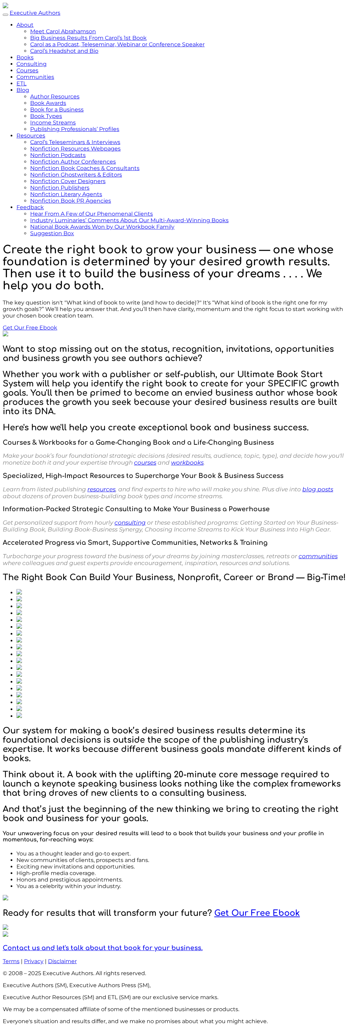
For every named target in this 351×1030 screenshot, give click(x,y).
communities (318, 556)
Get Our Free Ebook (30, 327)
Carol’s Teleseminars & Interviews (75, 142)
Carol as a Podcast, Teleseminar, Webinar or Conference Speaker (117, 44)
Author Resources (55, 96)
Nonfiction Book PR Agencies (70, 200)
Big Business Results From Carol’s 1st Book (88, 38)
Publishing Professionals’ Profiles (74, 129)
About (25, 25)
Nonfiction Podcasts (58, 155)
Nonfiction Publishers (59, 187)
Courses (27, 70)
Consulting (31, 64)
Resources (30, 135)
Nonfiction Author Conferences (73, 161)
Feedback (30, 207)
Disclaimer (62, 961)
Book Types (46, 116)
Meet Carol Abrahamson (63, 31)
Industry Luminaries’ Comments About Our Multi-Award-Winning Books (129, 220)
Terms (11, 961)
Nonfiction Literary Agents (66, 194)
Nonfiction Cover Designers (68, 181)
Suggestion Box (52, 233)
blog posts (317, 489)
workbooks (187, 462)
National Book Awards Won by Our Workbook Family (102, 227)
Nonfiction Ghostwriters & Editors (76, 174)
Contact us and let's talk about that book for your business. (103, 948)
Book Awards (48, 103)
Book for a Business (57, 109)
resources (101, 489)
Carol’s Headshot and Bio (64, 51)
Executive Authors (35, 13)
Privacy (34, 961)
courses (145, 462)
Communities (35, 77)
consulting (130, 522)
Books (25, 57)
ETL (21, 83)
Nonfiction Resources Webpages (75, 148)
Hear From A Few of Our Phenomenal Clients (91, 214)
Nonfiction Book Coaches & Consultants (85, 168)
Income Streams (53, 122)
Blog (22, 90)
